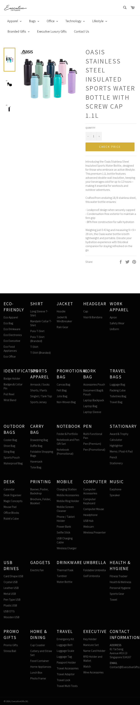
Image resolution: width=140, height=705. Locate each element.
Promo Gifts (11, 645)
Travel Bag (116, 402)
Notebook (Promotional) (65, 452)
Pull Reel (9, 394)
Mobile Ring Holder (68, 501)
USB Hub (88, 521)
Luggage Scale (65, 651)
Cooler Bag (10, 440)
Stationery (116, 463)
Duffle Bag (36, 446)
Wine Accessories (93, 672)
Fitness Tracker (118, 576)
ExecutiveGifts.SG (19, 701)
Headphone (90, 515)
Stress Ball (10, 651)
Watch (87, 666)
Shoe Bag (9, 446)
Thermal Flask (65, 570)
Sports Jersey (38, 402)
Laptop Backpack (93, 400)
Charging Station (67, 489)
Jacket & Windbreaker (64, 319)
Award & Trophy (119, 434)
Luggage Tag (64, 657)
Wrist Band (10, 400)
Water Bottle (64, 582)
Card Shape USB (13, 576)
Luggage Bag (117, 384)
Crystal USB (11, 582)
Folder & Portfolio (67, 434)
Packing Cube (118, 390)
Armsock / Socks (39, 384)
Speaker (115, 495)
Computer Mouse (93, 509)
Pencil (113, 457)
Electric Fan (37, 570)
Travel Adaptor (66, 674)
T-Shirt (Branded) (40, 353)
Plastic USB (10, 605)
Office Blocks (11, 513)
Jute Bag (62, 396)
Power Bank (64, 527)
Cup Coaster (37, 645)
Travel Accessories (67, 668)
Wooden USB (11, 617)
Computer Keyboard (89, 501)
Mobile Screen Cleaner (65, 509)
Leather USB (11, 588)
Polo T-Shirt (37, 331)
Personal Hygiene (120, 588)
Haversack (36, 461)
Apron (113, 317)
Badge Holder (12, 378)
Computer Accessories (90, 491)
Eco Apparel (11, 317)
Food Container (39, 661)
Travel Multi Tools (67, 686)
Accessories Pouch (94, 384)
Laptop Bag (90, 406)
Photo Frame (38, 678)
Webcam (88, 527)
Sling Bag (9, 452)
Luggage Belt (65, 645)
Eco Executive (12, 341)
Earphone (115, 489)
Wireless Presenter (94, 532)
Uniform (114, 329)
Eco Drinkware (12, 329)
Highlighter (116, 446)
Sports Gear (117, 594)
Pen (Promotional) (94, 450)
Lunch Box (36, 672)
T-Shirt (34, 347)
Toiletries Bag (118, 396)
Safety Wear (117, 323)
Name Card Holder (94, 651)
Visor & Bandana (92, 317)
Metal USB (10, 594)
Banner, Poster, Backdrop (39, 491)
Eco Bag (8, 323)
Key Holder (90, 639)
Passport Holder (66, 662)
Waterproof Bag (13, 463)
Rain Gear (62, 327)
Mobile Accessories (68, 495)
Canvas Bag (63, 384)
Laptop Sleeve (92, 412)
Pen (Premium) (92, 444)
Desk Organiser (12, 495)
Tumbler (62, 576)
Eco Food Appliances (10, 349)
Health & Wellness (120, 582)
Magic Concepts (13, 501)
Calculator (116, 440)
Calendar (9, 489)
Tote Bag (35, 467)
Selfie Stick (63, 532)
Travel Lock (63, 680)
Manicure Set (91, 645)
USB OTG (9, 611)
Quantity (90, 127)
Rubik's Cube (11, 518)
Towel (113, 599)
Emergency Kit (65, 639)
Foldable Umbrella (94, 570)
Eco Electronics (13, 335)
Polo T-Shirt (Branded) (37, 339)
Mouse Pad (10, 507)
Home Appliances (40, 667)
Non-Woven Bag (66, 402)
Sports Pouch (12, 457)
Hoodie (61, 311)
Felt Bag (62, 390)
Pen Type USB (12, 599)
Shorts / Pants (38, 390)
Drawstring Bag (39, 440)
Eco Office (10, 356)
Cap (85, 311)
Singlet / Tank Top (41, 396)
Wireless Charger (67, 548)
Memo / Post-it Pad (121, 451)
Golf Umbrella (91, 576)
